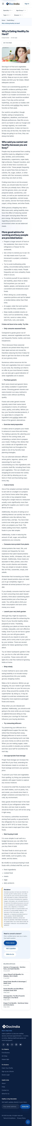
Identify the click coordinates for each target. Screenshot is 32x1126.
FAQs (3, 1113)
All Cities (4, 1083)
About (4, 1110)
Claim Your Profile (7, 1094)
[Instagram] (16, 1071)
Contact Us (5, 1117)
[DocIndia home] (13, 3)
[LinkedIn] (12, 1071)
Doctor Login (6, 1101)
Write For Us (5, 1120)
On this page (7, 43)
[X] (7, 1071)
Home (3, 20)
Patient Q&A (5, 1086)
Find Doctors (6, 1079)
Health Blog (10, 20)
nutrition (20, 104)
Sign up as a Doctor (8, 1098)
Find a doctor (10, 970)
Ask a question (11, 975)
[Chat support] (26, 1122)
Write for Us (10, 981)
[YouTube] (20, 1071)
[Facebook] (3, 1071)
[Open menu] (3, 4)
